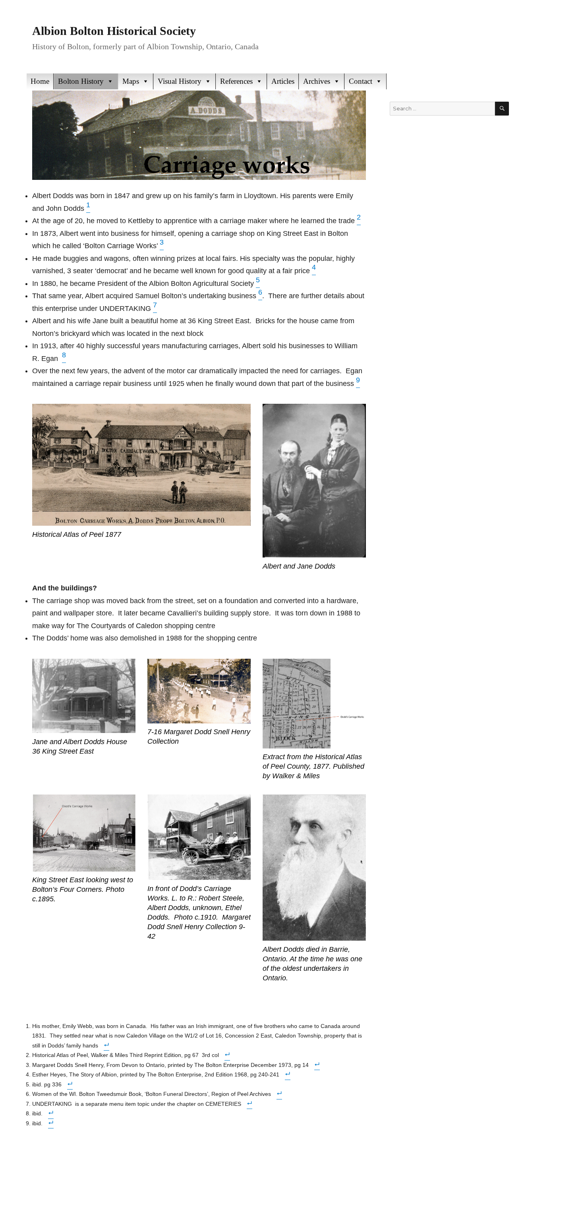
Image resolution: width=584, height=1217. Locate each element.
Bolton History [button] (81, 81)
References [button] (236, 81)
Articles (282, 81)
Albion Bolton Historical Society (114, 30)
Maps (130, 81)
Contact (360, 81)
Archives (316, 81)
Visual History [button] (179, 81)
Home (40, 81)
